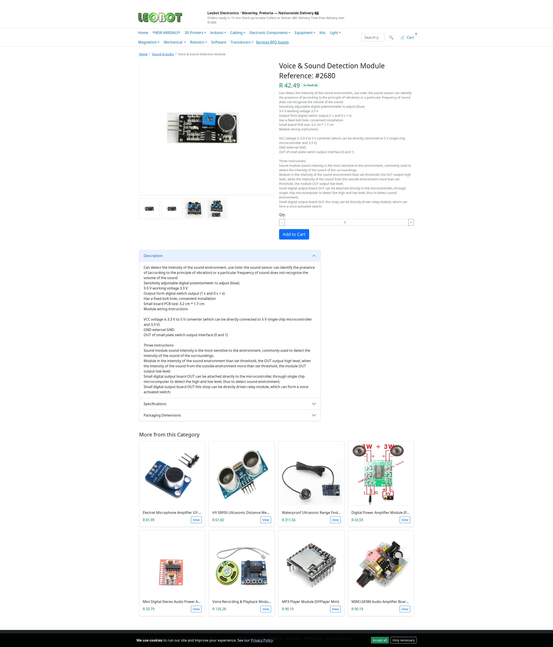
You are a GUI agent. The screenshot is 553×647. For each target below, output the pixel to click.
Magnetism (147, 42)
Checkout (370, 3)
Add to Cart (294, 234)
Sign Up (409, 3)
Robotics (197, 42)
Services (263, 42)
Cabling (236, 32)
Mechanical (173, 42)
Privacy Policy (262, 640)
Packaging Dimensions (162, 415)
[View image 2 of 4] (172, 208)
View (196, 520)
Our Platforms (207, 3)
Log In (391, 3)
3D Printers (194, 32)
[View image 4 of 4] (217, 208)
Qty (282, 214)
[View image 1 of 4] (149, 208)
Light (334, 32)
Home (143, 32)
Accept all (380, 640)
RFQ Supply (279, 42)
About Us (164, 3)
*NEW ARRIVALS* (166, 32)
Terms (247, 3)
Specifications (155, 403)
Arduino (216, 32)
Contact (184, 3)
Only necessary (404, 640)
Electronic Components (268, 32)
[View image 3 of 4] (194, 208)
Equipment (304, 32)
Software (218, 42)
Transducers (240, 42)
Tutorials (144, 3)
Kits (322, 32)
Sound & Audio (163, 54)
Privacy (230, 3)
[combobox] (373, 37)
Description (153, 255)
